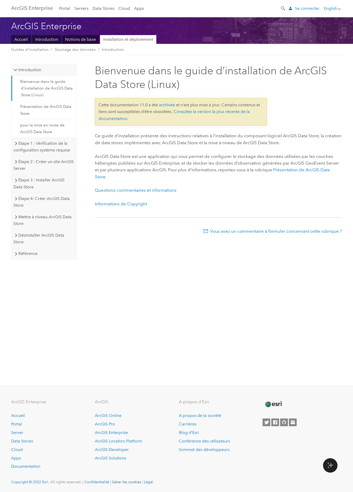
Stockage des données (75, 49)
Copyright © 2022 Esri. (30, 482)
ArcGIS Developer (112, 449)
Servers (81, 8)
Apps (139, 8)
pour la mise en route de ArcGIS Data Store (42, 128)
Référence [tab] (27, 253)
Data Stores (103, 8)
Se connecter (307, 8)
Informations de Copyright (121, 203)
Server (17, 432)
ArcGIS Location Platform (118, 441)
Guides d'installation (30, 49)
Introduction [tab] (29, 69)
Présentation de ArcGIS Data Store (45, 110)
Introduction (46, 39)
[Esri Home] (273, 404)
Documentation (25, 466)
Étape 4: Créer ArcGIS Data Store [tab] (41, 202)
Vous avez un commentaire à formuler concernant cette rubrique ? (276, 231)
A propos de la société (200, 415)
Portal (64, 8)
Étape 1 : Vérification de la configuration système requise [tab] (41, 146)
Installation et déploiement (128, 39)
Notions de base (80, 39)
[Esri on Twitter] (266, 422)
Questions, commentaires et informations (136, 190)
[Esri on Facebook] (275, 422)
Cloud (124, 8)
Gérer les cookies (126, 482)
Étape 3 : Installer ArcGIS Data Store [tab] (38, 183)
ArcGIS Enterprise (32, 8)
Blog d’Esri (189, 432)
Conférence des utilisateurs (204, 441)
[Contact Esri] (293, 422)
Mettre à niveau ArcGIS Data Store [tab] (42, 220)
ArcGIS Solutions (110, 458)
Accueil (21, 39)
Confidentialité (97, 482)
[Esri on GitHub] (284, 422)
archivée (167, 104)
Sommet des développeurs (204, 449)
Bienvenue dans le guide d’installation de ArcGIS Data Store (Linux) (46, 88)
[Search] (283, 8)
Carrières (187, 424)
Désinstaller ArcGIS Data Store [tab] (38, 238)
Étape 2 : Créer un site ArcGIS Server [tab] (43, 165)
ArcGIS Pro (105, 424)
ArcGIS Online (108, 415)
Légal (148, 482)
